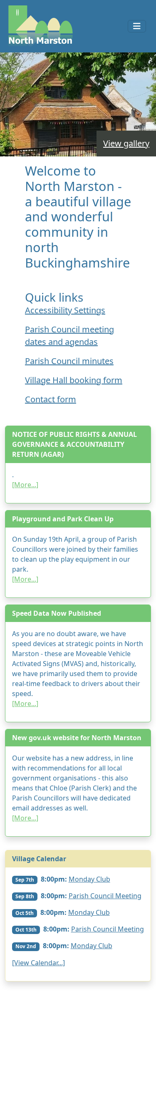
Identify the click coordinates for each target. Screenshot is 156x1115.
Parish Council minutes (69, 361)
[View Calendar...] (38, 962)
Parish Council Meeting (105, 895)
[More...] (25, 484)
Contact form (50, 399)
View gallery (126, 143)
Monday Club (89, 879)
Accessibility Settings (65, 310)
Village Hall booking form (73, 380)
